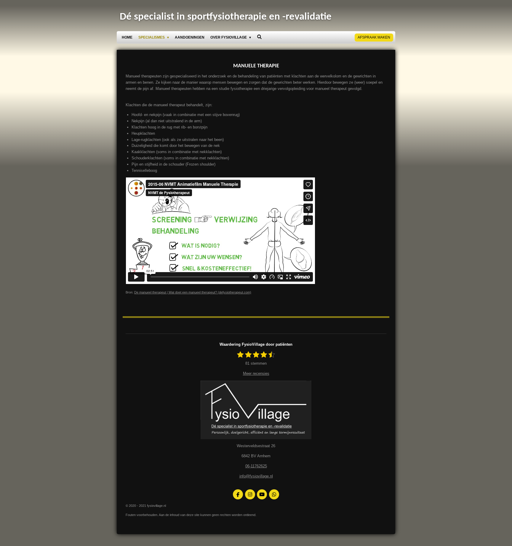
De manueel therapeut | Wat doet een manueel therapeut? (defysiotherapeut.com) (192, 292)
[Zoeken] (259, 37)
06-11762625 (256, 466)
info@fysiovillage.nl (256, 476)
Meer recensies (256, 373)
